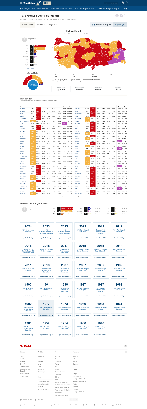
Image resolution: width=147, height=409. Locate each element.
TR (105, 3)
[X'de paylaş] (117, 15)
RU (116, 3)
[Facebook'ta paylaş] (122, 15)
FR (113, 3)
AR (111, 3)
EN (108, 3)
